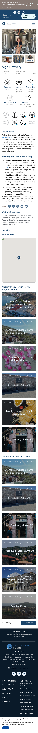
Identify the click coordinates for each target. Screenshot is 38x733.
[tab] (7, 230)
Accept (5, 728)
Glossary (5, 697)
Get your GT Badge (26, 713)
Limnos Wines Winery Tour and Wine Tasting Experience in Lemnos (19, 304)
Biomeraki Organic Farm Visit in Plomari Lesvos (19, 331)
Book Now (29, 623)
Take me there (8, 235)
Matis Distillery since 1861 (19, 439)
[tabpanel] (19, 258)
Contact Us (6, 701)
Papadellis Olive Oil (19, 385)
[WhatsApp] (22, 206)
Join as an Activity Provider (26, 684)
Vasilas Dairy (19, 606)
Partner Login (25, 16)
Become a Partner (7, 16)
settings (21, 724)
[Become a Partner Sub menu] (17, 16)
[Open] (33, 23)
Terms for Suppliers (26, 706)
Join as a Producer (26, 692)
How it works (6, 693)
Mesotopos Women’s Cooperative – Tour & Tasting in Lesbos (19, 579)
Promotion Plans (25, 703)
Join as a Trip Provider (27, 696)
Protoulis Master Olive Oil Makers (19, 552)
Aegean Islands (7, 137)
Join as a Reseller (25, 699)
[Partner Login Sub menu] (33, 16)
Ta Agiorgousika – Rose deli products (19, 358)
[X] (13, 206)
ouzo (7, 167)
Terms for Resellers (26, 710)
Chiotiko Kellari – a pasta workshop (18, 412)
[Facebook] (9, 206)
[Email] (26, 206)
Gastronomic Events (9, 684)
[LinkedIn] (17, 206)
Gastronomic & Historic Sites (7, 689)
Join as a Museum (26, 689)
